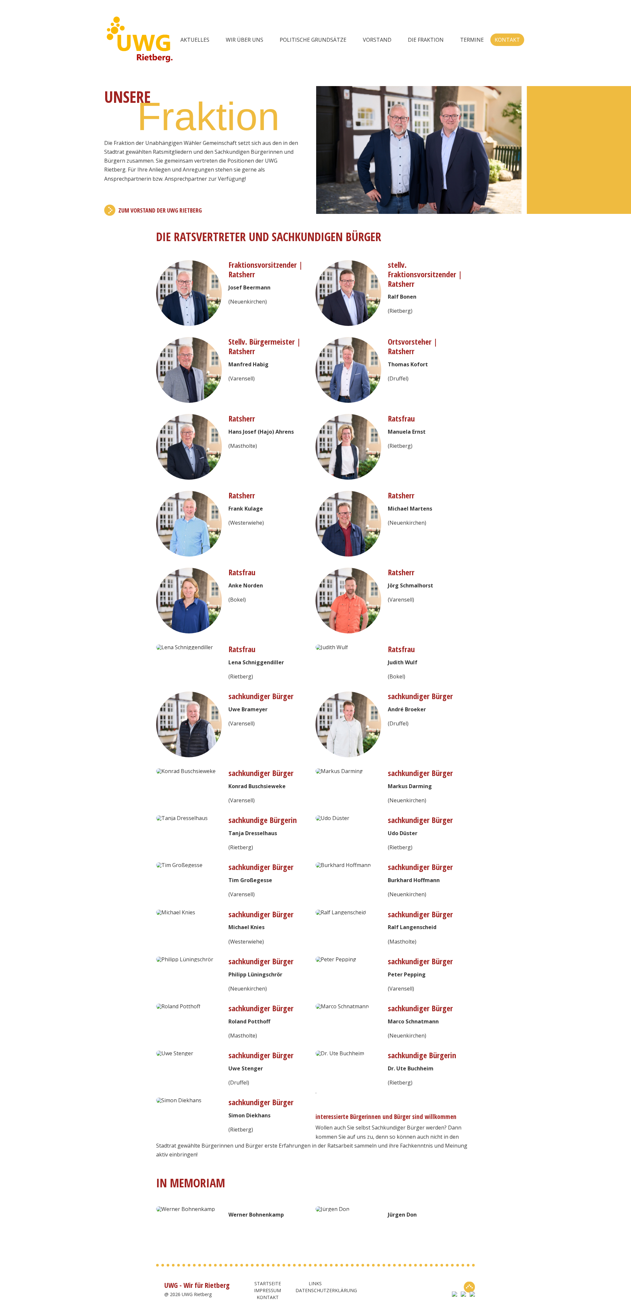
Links (315, 1283)
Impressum (267, 1290)
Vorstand (377, 39)
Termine (472, 39)
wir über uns (244, 39)
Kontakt (507, 39)
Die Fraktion (426, 39)
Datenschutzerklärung (326, 1290)
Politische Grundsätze (313, 39)
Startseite (267, 1283)
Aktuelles (194, 39)
